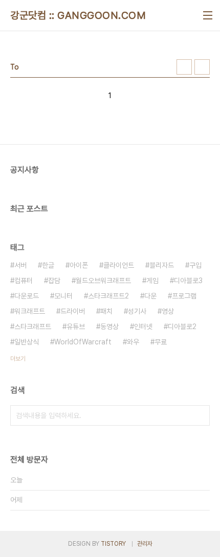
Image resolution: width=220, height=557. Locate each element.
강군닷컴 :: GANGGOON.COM (78, 15)
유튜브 (76, 326)
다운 (150, 296)
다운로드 (26, 296)
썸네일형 (184, 67)
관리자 (144, 543)
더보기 (18, 358)
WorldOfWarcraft (83, 342)
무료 (161, 342)
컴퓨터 (23, 280)
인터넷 (143, 326)
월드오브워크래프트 (103, 280)
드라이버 (72, 311)
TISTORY (113, 543)
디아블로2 (182, 326)
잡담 (54, 280)
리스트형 (202, 67)
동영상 (109, 326)
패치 (106, 311)
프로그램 (184, 296)
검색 (199, 415)
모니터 (63, 296)
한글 (48, 265)
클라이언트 (118, 265)
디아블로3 (188, 280)
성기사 (137, 311)
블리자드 (161, 265)
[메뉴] (207, 15)
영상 (168, 311)
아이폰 (79, 265)
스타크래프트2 (108, 296)
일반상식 (26, 342)
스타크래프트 (32, 326)
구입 (195, 265)
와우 (133, 342)
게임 (152, 280)
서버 (20, 265)
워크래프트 (29, 311)
